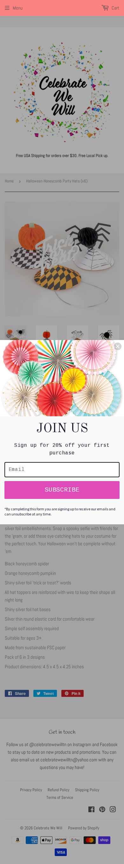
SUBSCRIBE (62, 489)
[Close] (117, 346)
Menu (18, 8)
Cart (115, 8)
